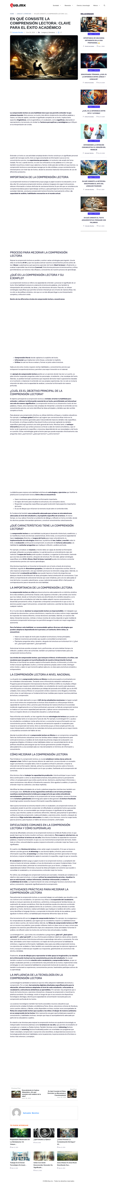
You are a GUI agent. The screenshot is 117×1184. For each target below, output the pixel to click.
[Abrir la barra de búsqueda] (104, 5)
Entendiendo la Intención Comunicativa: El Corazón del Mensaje (94, 147)
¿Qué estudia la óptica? (42, 1139)
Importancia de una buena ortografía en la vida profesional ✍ (93, 40)
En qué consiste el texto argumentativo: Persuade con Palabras (94, 220)
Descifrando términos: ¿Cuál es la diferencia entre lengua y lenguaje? (94, 77)
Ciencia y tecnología (83, 5)
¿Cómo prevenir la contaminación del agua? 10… (66, 1142)
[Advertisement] (43, 96)
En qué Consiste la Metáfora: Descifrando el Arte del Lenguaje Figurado (94, 183)
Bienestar (68, 5)
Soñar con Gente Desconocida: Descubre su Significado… (43, 1165)
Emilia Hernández (89, 46)
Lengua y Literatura (24, 13)
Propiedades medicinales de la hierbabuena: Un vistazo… (20, 1142)
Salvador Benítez (17, 32)
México (95, 5)
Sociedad (56, 5)
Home (12, 13)
